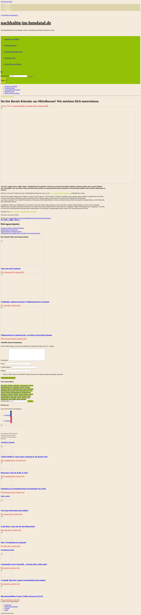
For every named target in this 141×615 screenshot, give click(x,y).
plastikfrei (15, 394)
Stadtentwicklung (5, 397)
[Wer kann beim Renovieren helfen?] (6, 507)
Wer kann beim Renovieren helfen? (14, 510)
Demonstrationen (5, 387)
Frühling (9, 389)
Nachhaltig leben (10, 45)
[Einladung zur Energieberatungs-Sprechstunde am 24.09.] (6, 485)
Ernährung (27, 387)
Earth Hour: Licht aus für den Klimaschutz (18, 526)
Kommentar (4, 360)
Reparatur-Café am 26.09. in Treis (14, 473)
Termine (19, 397)
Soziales (41, 218)
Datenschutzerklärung (11, 606)
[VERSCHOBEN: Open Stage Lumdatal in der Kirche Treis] (6, 453)
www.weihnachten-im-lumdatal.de (59, 193)
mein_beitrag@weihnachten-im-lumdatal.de (23, 211)
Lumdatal (25, 218)
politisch (21, 394)
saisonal (16, 396)
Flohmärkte (4, 389)
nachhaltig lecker (26, 392)
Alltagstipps (16, 385)
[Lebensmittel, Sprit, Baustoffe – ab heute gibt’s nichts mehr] (6, 560)
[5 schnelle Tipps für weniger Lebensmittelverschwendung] (6, 576)
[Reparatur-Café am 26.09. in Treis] (6, 469)
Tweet (8, 220)
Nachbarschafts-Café (16, 392)
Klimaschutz (30, 389)
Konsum (12, 390)
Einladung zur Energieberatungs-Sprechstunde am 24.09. (23, 489)
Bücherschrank (24, 385)
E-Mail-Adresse (6, 367)
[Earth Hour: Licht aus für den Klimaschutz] (6, 523)
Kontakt (7, 6)
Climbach (30, 385)
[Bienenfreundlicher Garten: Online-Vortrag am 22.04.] (6, 592)
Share (3, 220)
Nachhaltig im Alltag (7, 550)
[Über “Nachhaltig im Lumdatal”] (6, 539)
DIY (11, 387)
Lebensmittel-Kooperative (14, 52)
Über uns (7, 5)
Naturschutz (4, 394)
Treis (28, 397)
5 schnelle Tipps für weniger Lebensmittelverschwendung (23, 580)
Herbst (25, 389)
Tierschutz (24, 397)
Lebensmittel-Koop (24, 390)
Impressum (8, 10)
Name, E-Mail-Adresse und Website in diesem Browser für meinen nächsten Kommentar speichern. (33, 374)
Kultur (17, 218)
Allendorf (12, 218)
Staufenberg (47, 218)
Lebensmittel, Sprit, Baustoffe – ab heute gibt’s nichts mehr (24, 564)
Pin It (13, 220)
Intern (6, 610)
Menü (4, 80)
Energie (22, 387)
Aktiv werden (5, 496)
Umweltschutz (4, 399)
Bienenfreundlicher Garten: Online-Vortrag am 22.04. (22, 596)
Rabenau (31, 218)
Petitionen (10, 394)
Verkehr (14, 399)
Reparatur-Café (10, 58)
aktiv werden (4, 385)
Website (3, 371)
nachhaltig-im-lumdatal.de (26, 22)
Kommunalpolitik (5, 390)
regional (36, 218)
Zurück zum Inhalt (6, 1)
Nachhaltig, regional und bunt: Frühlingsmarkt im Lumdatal (25, 302)
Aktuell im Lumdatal (12, 39)
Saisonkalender (22, 396)
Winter (18, 399)
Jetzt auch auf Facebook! (11, 268)
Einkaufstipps (16, 387)
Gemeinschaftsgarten (17, 389)
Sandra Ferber (18, 106)
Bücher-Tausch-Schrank (13, 64)
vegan (10, 399)
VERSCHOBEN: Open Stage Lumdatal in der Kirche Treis (24, 457)
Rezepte (11, 396)
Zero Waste (23, 399)
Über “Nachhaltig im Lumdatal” (14, 542)
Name (3, 363)
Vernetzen (8, 8)
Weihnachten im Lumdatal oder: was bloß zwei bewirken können (26, 335)
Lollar (21, 218)
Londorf (3, 392)
